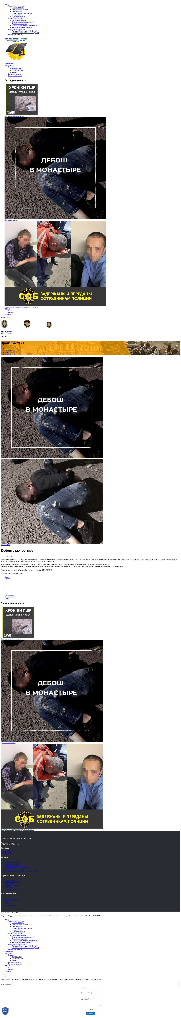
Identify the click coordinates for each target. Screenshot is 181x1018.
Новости (11, 67)
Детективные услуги (19, 24)
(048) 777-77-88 (6, 333)
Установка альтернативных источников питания (21, 871)
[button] (4, 545)
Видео (10, 312)
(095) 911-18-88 (6, 331)
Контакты (8, 314)
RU (5, 336)
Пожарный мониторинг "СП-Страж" (24, 31)
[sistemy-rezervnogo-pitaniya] (16, 60)
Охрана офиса (17, 11)
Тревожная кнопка (11, 885)
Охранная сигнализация (16, 6)
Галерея (7, 309)
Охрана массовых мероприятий (23, 22)
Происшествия (17, 70)
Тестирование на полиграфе (22, 27)
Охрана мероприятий (12, 864)
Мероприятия (16, 69)
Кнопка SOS (16, 15)
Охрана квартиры (18, 8)
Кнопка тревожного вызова (22, 13)
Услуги (7, 4)
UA (2, 336)
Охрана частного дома (20, 9)
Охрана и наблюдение (16, 18)
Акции (14, 72)
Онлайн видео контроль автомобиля (17, 867)
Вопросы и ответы (14, 74)
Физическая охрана (19, 20)
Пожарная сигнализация (16, 29)
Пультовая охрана (18, 17)
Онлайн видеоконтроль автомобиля (25, 26)
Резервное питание (15, 35)
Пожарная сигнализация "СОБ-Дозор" (25, 33)
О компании (9, 63)
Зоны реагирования (15, 76)
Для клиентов (9, 65)
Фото (10, 310)
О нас (6, 898)
